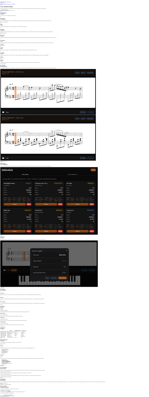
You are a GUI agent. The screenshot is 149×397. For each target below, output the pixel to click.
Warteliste (3, 2)
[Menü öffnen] (0, 3)
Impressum (9, 395)
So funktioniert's (5, 395)
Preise (7, 395)
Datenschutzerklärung (8, 391)
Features (1, 395)
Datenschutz (12, 395)
